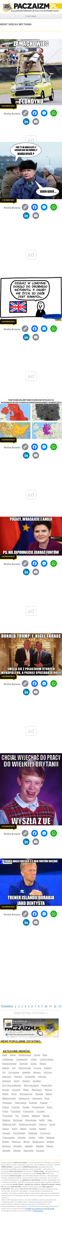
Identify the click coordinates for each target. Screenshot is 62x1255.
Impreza (18, 1076)
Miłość (5, 1094)
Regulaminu (38, 1211)
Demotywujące (9, 1063)
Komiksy (37, 1081)
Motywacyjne (26, 1094)
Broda (37, 1055)
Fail (14, 1068)
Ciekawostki (22, 1059)
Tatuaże (6, 1133)
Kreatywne (47, 1085)
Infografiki (30, 1076)
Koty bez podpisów (11, 1085)
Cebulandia (7, 1059)
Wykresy (6, 1146)
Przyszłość (7, 1115)
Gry (4, 1072)
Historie (48, 1072)
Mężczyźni (37, 1089)
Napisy (49, 1094)
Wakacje (51, 1137)
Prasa (5, 1111)
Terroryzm (45, 1133)
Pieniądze (7, 1102)
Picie (47, 1098)
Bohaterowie (24, 1055)
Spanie (5, 1128)
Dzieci (34, 1063)
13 (60, 1006)
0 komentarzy (8, 106)
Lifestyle (16, 1089)
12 (55, 1006)
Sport (14, 1128)
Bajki (4, 1055)
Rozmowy (17, 1120)
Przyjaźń (40, 1111)
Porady (25, 1107)
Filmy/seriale (24, 1068)
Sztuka (32, 1128)
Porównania (38, 1107)
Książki (5, 1089)
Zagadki (39, 1146)
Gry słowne (14, 1072)
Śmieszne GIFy (9, 1124)
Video (41, 1137)
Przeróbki (15, 1111)
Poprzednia (7, 1006)
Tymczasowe (8, 1137)
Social (52, 1124)
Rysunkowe (30, 1120)
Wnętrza (16, 1141)
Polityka (16, 1107)
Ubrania (22, 1137)
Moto (14, 1094)
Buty (45, 1055)
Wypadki (17, 1146)
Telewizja (32, 1133)
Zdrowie (6, 1150)
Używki (31, 1137)
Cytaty (34, 1059)
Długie (43, 1063)
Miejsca (48, 1089)
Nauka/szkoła (9, 1098)
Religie (46, 1115)
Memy (26, 1089)
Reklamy (36, 1115)
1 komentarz (8, 200)
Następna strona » (31, 1013)
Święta (23, 1128)
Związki (17, 1150)
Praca (49, 1107)
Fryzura (37, 1068)
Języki (17, 1081)
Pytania (25, 1115)
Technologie (19, 1133)
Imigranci (6, 1076)
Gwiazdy (26, 1072)
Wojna (26, 1141)
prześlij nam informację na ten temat (40, 1209)
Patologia (37, 1098)
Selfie (42, 1120)
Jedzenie (6, 1081)
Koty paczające (31, 1085)
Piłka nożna (20, 1102)
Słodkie (42, 1128)
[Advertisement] (31, 970)
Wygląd (50, 1141)
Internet (42, 1076)
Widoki (5, 1141)
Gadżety (48, 1068)
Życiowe (40, 1150)
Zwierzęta (28, 1150)
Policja (5, 1107)
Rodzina (6, 1120)
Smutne (42, 1124)
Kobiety (26, 1081)
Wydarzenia (38, 1141)
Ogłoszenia (24, 1098)
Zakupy (49, 1146)
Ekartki (5, 1068)
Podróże (33, 1102)
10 (46, 1006)
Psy (17, 1115)
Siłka (49, 1120)
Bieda (13, 1055)
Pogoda (43, 1102)
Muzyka (39, 1094)
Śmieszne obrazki (27, 1124)
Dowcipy (23, 1063)
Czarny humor (46, 1059)
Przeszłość (28, 1111)
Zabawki (29, 1146)
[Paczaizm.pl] (31, 6)
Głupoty (37, 1072)
